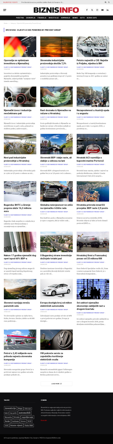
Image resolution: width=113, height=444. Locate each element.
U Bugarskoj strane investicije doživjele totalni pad (56, 257)
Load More (55, 384)
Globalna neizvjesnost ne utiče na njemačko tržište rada (56, 206)
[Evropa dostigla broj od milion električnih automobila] (56, 289)
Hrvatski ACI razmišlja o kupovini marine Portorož (90, 159)
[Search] (105, 2)
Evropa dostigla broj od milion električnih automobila (56, 304)
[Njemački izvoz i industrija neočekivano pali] (20, 97)
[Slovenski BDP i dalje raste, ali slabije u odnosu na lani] (56, 144)
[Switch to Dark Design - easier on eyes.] (109, 2)
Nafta (6, 413)
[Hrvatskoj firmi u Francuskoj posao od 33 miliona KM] (93, 242)
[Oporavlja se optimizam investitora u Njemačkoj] (20, 46)
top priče (13, 413)
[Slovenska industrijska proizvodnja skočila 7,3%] (56, 46)
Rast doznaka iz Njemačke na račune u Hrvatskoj (55, 112)
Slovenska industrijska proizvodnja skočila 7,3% (53, 62)
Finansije (42, 18)
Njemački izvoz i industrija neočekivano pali (17, 112)
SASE (6, 426)
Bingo (20, 408)
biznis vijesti (16, 425)
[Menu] (4, 10)
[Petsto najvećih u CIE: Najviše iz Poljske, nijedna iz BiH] (93, 46)
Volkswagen (27, 408)
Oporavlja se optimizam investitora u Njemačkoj (16, 62)
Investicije (54, 18)
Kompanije (65, 18)
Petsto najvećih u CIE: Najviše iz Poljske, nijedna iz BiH (92, 62)
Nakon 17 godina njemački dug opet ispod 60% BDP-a (20, 257)
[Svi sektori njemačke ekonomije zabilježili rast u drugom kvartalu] (93, 289)
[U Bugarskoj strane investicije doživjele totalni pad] (56, 242)
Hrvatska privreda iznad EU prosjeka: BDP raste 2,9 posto (92, 206)
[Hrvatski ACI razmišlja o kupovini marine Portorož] (93, 144)
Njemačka (8, 417)
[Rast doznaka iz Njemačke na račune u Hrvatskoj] (56, 97)
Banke (75, 18)
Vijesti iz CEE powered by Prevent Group (17, 67)
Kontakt (44, 420)
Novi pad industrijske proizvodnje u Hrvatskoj (16, 159)
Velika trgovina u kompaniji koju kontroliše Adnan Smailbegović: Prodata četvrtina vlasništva (43, 2)
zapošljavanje (27, 417)
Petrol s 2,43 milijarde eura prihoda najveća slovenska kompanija (18, 356)
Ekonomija (30, 18)
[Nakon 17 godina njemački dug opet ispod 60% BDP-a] (20, 242)
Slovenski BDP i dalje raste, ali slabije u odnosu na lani (56, 159)
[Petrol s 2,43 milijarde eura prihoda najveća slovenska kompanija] (20, 339)
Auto (82, 18)
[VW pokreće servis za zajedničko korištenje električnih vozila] (56, 339)
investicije (10, 408)
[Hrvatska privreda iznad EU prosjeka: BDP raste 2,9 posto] (93, 191)
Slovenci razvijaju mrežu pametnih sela (17, 304)
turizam (15, 421)
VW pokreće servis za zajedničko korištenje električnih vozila (51, 356)
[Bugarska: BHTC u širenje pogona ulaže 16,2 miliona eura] (20, 191)
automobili (25, 412)
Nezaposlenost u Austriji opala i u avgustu (93, 112)
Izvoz (23, 421)
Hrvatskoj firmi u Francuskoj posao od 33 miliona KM (92, 257)
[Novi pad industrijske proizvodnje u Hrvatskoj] (20, 144)
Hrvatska (17, 417)
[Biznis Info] (56, 10)
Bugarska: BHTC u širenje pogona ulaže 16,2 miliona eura (17, 208)
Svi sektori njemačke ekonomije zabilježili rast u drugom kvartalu (91, 305)
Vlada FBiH (28, 425)
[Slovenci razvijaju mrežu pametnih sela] (20, 289)
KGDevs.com (56, 438)
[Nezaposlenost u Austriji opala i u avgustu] (93, 97)
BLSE (29, 421)
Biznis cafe (92, 18)
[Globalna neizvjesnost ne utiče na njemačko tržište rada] (56, 191)
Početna (20, 18)
